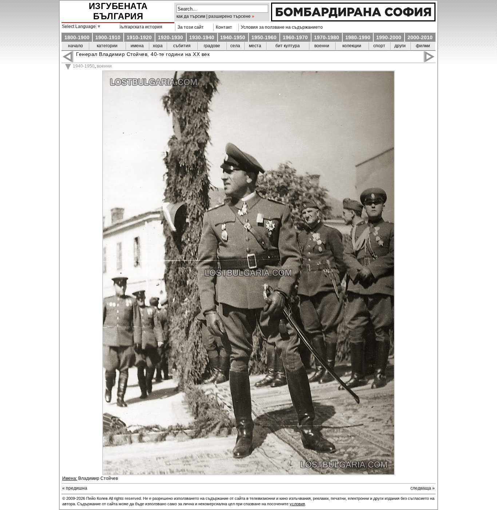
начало (75, 45)
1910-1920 (139, 37)
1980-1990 (357, 37)
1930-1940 (201, 37)
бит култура (287, 45)
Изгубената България (118, 11)
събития (182, 45)
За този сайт (189, 27)
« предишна (74, 488)
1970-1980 (326, 37)
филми (423, 45)
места (255, 45)
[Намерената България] (353, 19)
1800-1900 (77, 37)
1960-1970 (295, 37)
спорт (379, 45)
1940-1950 (232, 37)
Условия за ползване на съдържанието (281, 27)
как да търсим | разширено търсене (213, 16)
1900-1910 (107, 37)
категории (107, 45)
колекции (351, 45)
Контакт (223, 27)
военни (321, 45)
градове (212, 45)
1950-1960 (264, 37)
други (400, 45)
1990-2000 (388, 37)
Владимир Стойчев (98, 478)
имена (137, 45)
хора (158, 45)
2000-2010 (420, 37)
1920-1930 (170, 37)
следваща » (422, 488)
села (235, 45)
